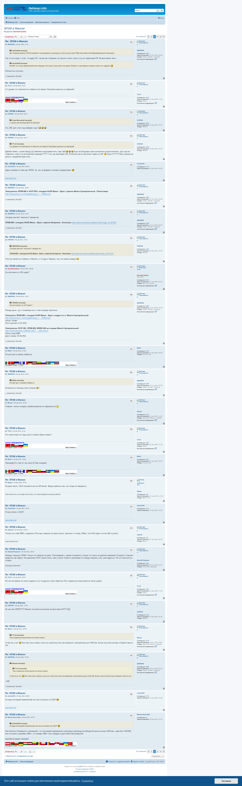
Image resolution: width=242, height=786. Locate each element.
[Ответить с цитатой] (131, 42)
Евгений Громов (19, 31)
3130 (147, 414)
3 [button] (157, 36)
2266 (147, 123)
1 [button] (151, 36)
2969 (147, 53)
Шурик (139, 491)
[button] (148, 36)
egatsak (139, 534)
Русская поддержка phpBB (85, 769)
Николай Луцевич (143, 560)
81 (146, 717)
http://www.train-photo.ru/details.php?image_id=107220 (94, 222)
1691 (147, 563)
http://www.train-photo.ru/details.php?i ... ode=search (26, 331)
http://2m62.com (10, 178)
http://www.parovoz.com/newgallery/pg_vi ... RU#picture (28, 194)
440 (147, 494)
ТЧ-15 (139, 94)
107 (147, 537)
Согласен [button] (226, 781)
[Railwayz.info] (17, 9)
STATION (140, 120)
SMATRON (140, 50)
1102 (147, 351)
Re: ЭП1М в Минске (16, 41)
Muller (139, 348)
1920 (147, 97)
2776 (147, 167)
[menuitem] (17, 18)
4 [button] (160, 36)
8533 (147, 280)
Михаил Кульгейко (143, 714)
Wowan (139, 411)
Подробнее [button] (87, 781)
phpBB (80, 766)
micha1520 (141, 163)
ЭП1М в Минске (14, 28)
